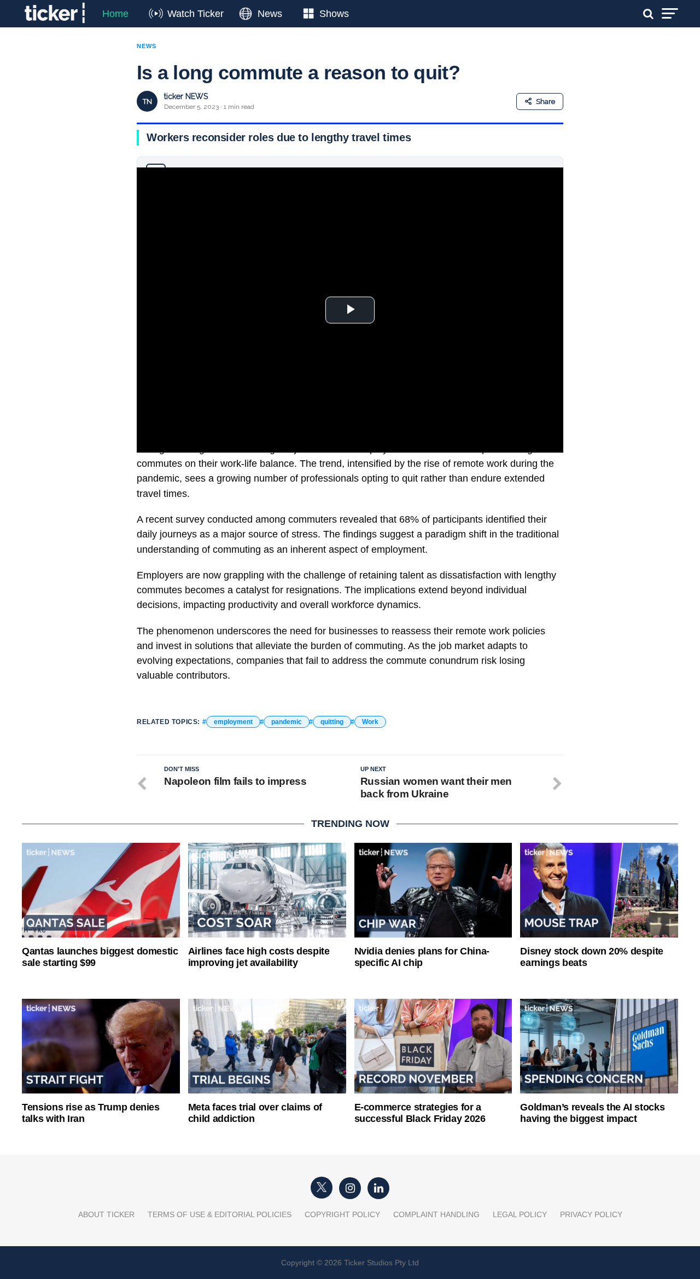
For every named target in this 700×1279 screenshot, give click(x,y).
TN (147, 101)
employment (233, 722)
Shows (334, 13)
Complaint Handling (436, 1214)
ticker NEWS (186, 96)
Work (370, 722)
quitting (331, 722)
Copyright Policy (342, 1214)
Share (545, 101)
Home (115, 13)
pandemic (286, 722)
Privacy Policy (591, 1214)
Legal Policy (520, 1214)
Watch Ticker (195, 13)
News (270, 13)
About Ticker (106, 1214)
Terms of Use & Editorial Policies (219, 1214)
